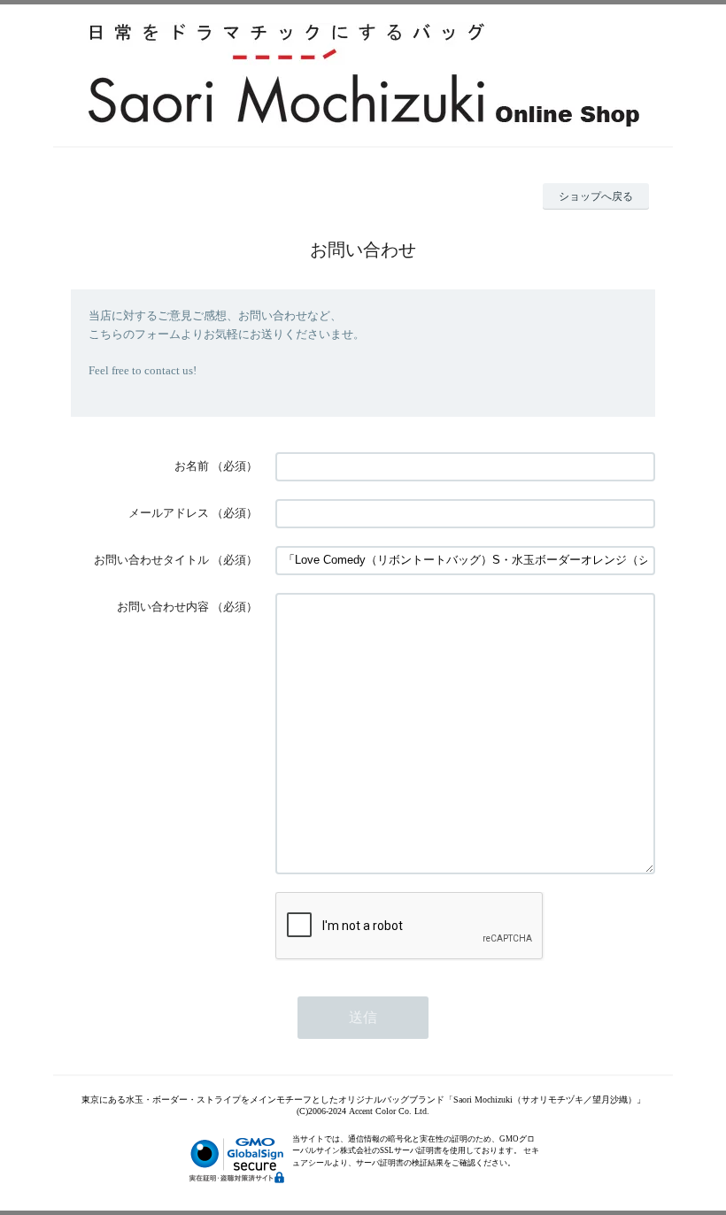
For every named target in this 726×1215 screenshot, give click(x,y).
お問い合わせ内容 (163, 606)
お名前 (191, 466)
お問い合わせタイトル (151, 559)
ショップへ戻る (596, 196)
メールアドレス (168, 512)
